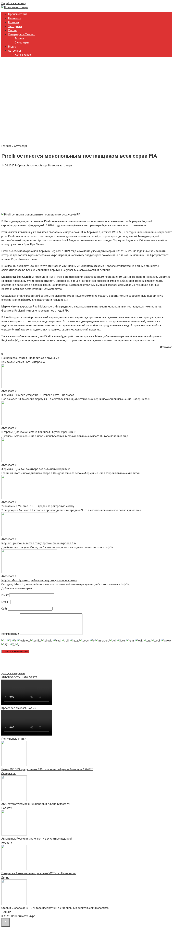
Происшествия (17, 14)
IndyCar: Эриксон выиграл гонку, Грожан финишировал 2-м (38, 543)
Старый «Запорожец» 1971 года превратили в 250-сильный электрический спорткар (55, 908)
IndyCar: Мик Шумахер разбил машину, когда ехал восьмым (39, 580)
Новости (13, 22)
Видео (12, 46)
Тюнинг (19, 38)
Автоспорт (14, 50)
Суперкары (22, 42)
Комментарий (10, 633)
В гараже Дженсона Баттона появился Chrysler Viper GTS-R (38, 432)
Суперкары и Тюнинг (21, 34)
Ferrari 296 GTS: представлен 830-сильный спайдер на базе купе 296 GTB (47, 769)
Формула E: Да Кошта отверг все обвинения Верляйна (35, 469)
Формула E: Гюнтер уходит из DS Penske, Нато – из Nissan (37, 395)
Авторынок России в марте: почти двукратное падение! (36, 838)
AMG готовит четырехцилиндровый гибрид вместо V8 (35, 804)
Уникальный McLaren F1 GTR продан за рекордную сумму (37, 506)
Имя (5, 595)
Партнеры (14, 18)
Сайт (4, 608)
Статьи (12, 30)
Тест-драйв (15, 26)
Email (5, 601)
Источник (166, 347)
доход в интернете (13, 673)
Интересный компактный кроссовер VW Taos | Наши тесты (38, 873)
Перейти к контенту (13, 3)
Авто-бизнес (23, 54)
